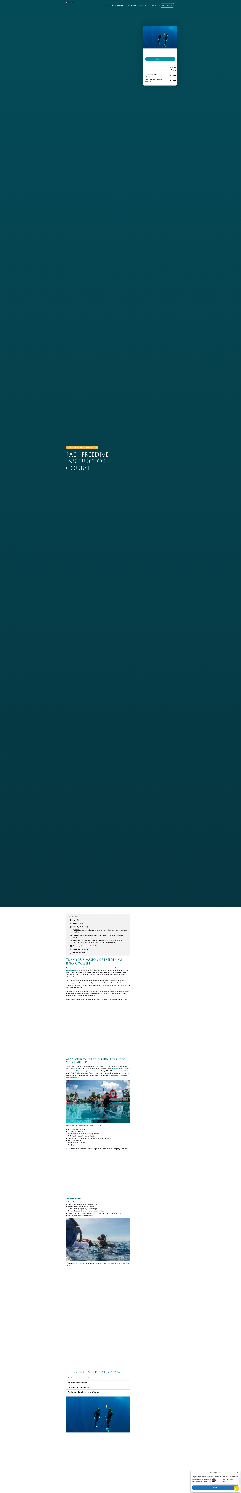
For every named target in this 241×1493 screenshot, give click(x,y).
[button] (237, 1472)
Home (111, 5)
